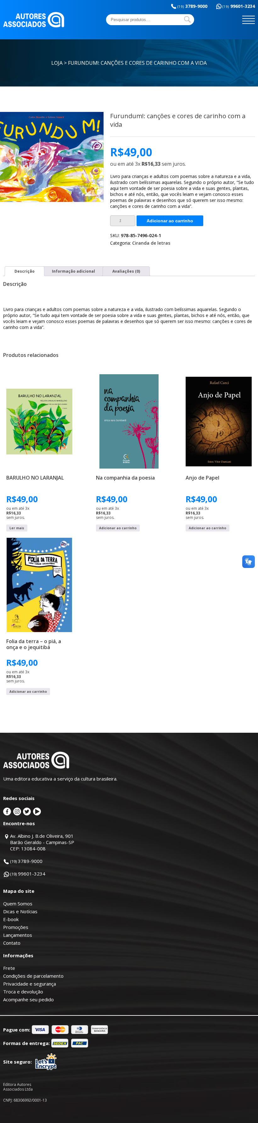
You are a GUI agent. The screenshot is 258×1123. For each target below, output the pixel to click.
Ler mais (16, 528)
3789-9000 (192, 6)
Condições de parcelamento (33, 976)
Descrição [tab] (24, 271)
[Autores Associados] (33, 25)
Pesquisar (187, 19)
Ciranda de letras (151, 243)
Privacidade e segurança (29, 984)
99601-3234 (238, 6)
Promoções (15, 927)
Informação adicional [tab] (73, 271)
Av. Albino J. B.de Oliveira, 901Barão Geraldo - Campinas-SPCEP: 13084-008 (42, 842)
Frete (9, 968)
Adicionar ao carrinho (170, 220)
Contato (11, 943)
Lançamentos (17, 935)
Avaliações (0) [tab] (126, 271)
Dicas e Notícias (20, 911)
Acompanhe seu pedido (28, 999)
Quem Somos (17, 903)
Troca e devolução (23, 991)
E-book (11, 919)
